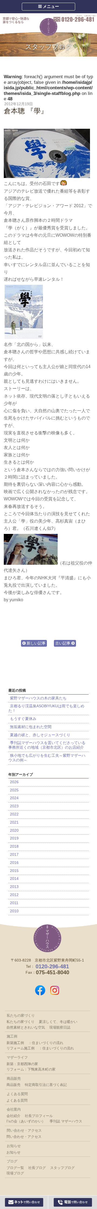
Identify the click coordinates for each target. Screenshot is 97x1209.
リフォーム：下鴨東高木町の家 (31, 1069)
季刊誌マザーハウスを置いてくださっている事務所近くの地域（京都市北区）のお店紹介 (48, 745)
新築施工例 (15, 1043)
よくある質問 (16, 1100)
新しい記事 (36, 643)
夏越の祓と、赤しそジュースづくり (40, 735)
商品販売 (13, 1085)
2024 (14, 798)
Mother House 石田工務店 (48, 26)
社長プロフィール (39, 1116)
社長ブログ (37, 1168)
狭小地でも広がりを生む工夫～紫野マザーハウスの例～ (46, 757)
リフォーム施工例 (20, 1048)
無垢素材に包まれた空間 (30, 727)
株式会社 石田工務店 (47, 938)
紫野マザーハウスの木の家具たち (38, 698)
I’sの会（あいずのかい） (25, 1121)
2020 (14, 830)
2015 (14, 870)
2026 (14, 782)
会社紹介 (13, 1116)
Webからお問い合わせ (24, 1202)
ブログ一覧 (15, 1168)
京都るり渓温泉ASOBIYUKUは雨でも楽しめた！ (46, 708)
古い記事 (63, 643)
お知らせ (13, 1152)
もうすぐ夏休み (23, 718)
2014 (14, 878)
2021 (14, 822)
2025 (14, 790)
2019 (14, 838)
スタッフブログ (48, 46)
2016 (14, 862)
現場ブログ (15, 1173)
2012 (14, 895)
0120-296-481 (74, 19)
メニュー (50, 6)
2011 (14, 903)
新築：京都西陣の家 (22, 1064)
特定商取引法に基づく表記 (46, 1085)
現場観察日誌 (59, 1027)
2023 (14, 806)
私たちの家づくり (20, 1022)
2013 (14, 886)
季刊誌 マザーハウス (66, 1121)
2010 (14, 911)
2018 (14, 846)
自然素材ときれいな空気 (25, 1027)
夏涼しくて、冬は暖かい (58, 1022)
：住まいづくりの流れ (45, 1043)
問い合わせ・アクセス (23, 1137)
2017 (14, 854)
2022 (14, 814)
